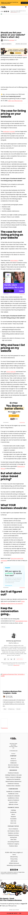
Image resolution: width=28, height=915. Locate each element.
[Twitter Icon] (11, 869)
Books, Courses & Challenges (13, 777)
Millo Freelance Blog (13, 767)
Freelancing (11, 709)
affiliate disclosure (13, 12)
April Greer (11, 40)
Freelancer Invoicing (13, 835)
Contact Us (13, 760)
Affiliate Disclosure (14, 863)
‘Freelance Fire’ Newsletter (13, 779)
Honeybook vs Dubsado (13, 796)
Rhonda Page (9, 696)
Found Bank (13, 818)
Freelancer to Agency (13, 844)
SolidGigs (13, 810)
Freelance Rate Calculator (13, 785)
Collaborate (13, 763)
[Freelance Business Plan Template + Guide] (14, 681)
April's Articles (20, 659)
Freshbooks (13, 812)
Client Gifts (13, 839)
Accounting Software (13, 841)
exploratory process (9, 131)
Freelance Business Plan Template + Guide (12, 692)
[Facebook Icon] (13, 869)
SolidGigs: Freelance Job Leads (13, 775)
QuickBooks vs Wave (13, 798)
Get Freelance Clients (13, 831)
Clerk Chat (13, 821)
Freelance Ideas (13, 846)
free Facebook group (21, 621)
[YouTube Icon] (17, 869)
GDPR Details (14, 861)
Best (5, 709)
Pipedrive (13, 816)
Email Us (13, 753)
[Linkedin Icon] (15, 869)
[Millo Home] (13, 741)
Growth (18, 709)
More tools (13, 823)
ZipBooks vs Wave (13, 804)
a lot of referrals (11, 371)
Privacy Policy (14, 859)
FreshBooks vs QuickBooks (13, 791)
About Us (13, 758)
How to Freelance (13, 829)
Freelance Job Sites (13, 833)
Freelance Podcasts (13, 773)
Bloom (13, 814)
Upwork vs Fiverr (13, 802)
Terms (14, 854)
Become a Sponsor (13, 765)
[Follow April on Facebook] (14, 659)
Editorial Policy (14, 856)
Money (3, 626)
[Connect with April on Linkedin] (11, 659)
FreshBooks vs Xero (13, 793)
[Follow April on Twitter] (8, 659)
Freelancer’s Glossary (13, 783)
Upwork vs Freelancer (13, 800)
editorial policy (16, 665)
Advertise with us (5, 728)
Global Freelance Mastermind (13, 781)
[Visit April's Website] (5, 659)
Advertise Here (22, 293)
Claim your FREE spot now (15, 101)
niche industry (14, 260)
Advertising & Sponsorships (14, 865)
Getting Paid (13, 837)
